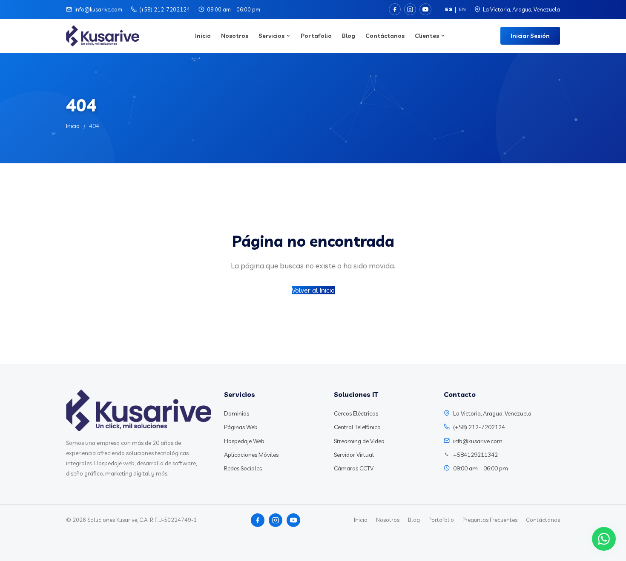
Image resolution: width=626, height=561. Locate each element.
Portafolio (316, 36)
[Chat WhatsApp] (604, 539)
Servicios (271, 36)
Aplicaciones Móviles (251, 454)
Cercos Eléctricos (356, 413)
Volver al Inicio (313, 290)
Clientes (427, 36)
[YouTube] (425, 9)
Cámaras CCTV (353, 468)
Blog (348, 36)
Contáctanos (385, 36)
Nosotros (234, 36)
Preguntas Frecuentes (489, 519)
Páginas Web (241, 427)
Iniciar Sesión (530, 36)
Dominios (236, 413)
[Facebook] (395, 9)
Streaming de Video (359, 441)
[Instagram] (410, 9)
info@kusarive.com (98, 9)
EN (462, 9)
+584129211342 (475, 454)
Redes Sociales (243, 468)
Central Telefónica (357, 427)
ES (448, 9)
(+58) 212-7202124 (164, 9)
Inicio (203, 36)
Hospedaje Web (244, 441)
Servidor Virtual (354, 454)
